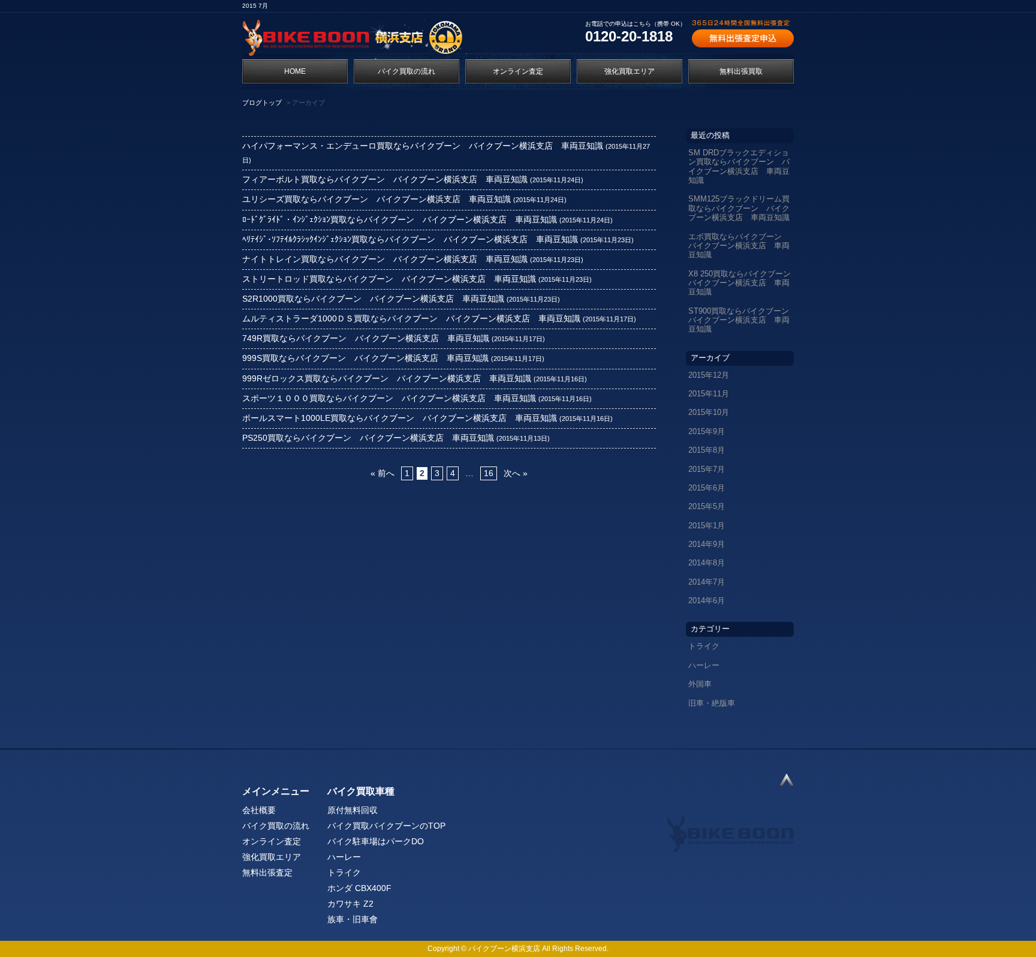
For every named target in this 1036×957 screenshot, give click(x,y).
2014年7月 (706, 581)
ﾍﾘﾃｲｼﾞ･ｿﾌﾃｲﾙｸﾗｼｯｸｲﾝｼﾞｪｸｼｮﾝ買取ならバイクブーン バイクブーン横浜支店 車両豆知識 (410, 239)
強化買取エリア (629, 71)
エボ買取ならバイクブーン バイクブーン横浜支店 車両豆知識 (739, 246)
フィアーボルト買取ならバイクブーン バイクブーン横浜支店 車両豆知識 (385, 179)
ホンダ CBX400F (359, 888)
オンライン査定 (518, 71)
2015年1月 (706, 525)
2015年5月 (706, 506)
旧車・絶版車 (711, 703)
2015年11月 (708, 393)
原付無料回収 (352, 810)
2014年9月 (706, 544)
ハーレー (703, 665)
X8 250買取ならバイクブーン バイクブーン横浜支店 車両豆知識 (741, 283)
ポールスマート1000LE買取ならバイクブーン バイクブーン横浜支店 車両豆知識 (399, 418)
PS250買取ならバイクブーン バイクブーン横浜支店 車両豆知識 (368, 438)
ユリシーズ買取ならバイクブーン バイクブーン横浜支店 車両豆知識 (376, 199)
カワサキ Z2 (350, 903)
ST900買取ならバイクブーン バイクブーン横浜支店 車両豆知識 (741, 320)
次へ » (516, 473)
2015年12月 (708, 375)
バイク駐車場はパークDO (375, 841)
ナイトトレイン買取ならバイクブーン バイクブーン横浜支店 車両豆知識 (385, 259)
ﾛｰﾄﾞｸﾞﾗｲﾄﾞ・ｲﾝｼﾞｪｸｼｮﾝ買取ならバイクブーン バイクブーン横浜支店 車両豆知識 (399, 219)
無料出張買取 (741, 71)
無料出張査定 (267, 872)
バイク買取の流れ (406, 71)
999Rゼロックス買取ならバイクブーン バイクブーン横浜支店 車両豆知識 (386, 378)
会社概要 (259, 810)
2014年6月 (706, 600)
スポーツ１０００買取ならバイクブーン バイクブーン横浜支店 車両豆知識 (389, 398)
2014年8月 (706, 562)
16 (488, 473)
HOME (295, 71)
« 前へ (382, 473)
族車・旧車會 (352, 919)
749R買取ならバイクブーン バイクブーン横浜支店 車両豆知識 (365, 338)
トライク (703, 646)
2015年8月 (706, 450)
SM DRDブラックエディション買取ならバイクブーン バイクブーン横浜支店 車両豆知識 (739, 166)
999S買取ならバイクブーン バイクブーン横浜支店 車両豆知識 (365, 358)
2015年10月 (708, 412)
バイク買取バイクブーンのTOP (386, 825)
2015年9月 (706, 431)
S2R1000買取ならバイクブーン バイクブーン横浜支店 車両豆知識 (373, 298)
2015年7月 (706, 469)
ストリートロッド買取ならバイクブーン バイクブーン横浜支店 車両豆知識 (389, 279)
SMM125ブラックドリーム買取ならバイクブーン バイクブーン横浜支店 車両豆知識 (739, 208)
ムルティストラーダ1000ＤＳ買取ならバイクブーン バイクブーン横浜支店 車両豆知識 (411, 318)
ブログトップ (262, 102)
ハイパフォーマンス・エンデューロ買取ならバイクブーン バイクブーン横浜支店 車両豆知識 (422, 146)
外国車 (700, 683)
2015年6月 (706, 487)
